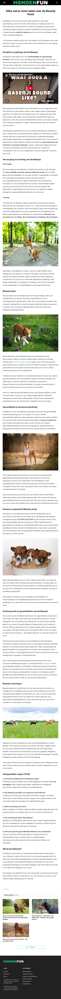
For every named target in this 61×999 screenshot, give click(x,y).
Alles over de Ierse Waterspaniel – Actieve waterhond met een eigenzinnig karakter (15, 917)
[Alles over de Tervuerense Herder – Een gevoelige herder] (16, 929)
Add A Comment (30, 947)
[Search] (57, 2)
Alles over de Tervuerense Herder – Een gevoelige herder (15, 940)
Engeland (47, 663)
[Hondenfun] (31, 2)
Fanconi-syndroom (20, 362)
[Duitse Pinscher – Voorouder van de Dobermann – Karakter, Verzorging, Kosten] (45, 906)
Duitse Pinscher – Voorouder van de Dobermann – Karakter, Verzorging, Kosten (43, 917)
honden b (5, 889)
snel (33, 206)
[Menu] (4, 2)
